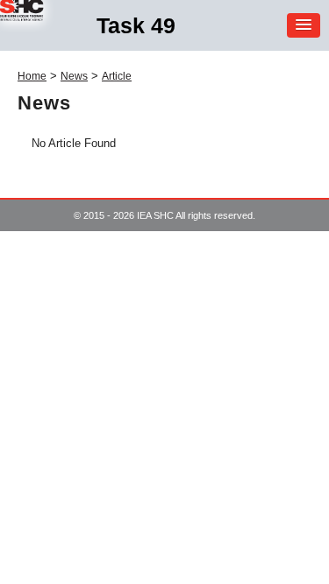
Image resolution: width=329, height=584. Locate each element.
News (74, 76)
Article (117, 76)
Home (32, 76)
